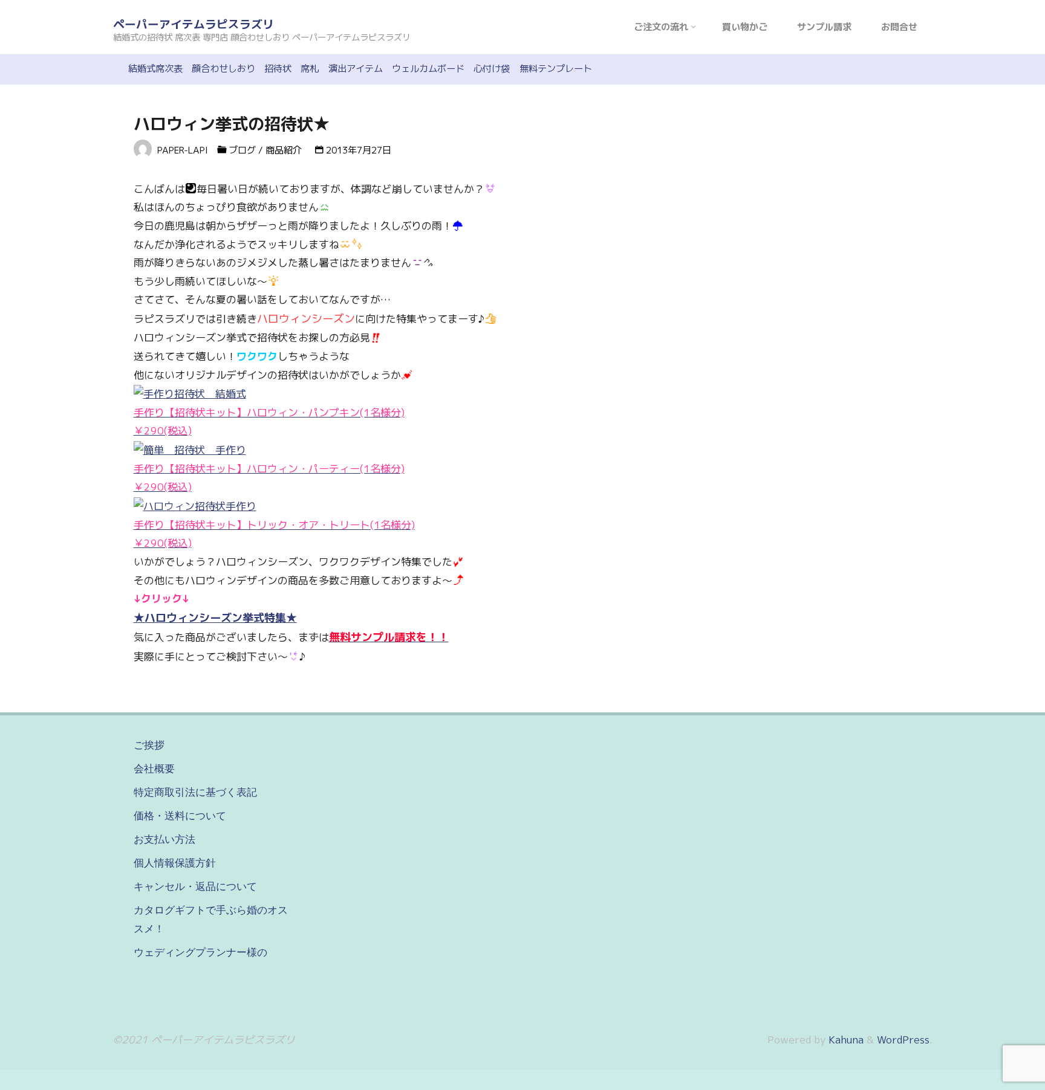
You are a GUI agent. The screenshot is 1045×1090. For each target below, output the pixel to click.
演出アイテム (355, 68)
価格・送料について (180, 815)
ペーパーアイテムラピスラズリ (193, 24)
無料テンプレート (555, 68)
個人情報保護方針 (175, 862)
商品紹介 (283, 150)
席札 (310, 68)
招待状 (277, 68)
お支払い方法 (164, 839)
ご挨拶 (149, 745)
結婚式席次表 (155, 68)
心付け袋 (492, 68)
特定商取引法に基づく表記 (195, 792)
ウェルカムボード (428, 68)
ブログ (242, 150)
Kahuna (844, 1039)
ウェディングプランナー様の (200, 952)
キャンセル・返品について (195, 886)
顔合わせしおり (223, 68)
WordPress (903, 1039)
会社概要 (154, 768)
